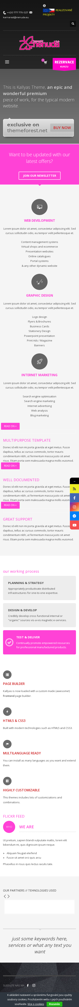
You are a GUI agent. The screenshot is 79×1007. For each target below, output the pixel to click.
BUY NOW (62, 127)
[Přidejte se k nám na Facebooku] (28, 985)
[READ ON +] (39, 431)
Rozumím (54, 1004)
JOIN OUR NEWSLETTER (39, 175)
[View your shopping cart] (45, 62)
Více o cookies (36, 1004)
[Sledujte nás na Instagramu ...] (34, 985)
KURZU (64, 64)
